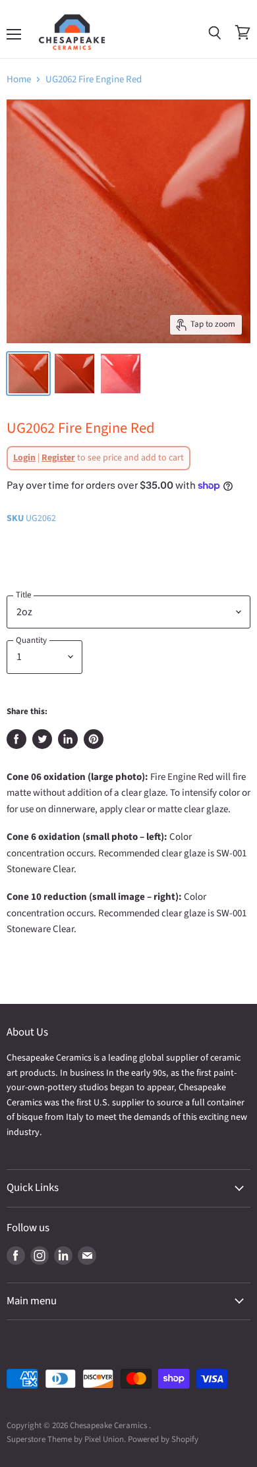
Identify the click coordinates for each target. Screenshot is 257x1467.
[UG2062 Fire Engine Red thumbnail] (28, 373)
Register (58, 457)
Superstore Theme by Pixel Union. (66, 1439)
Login (24, 457)
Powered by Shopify (163, 1439)
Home (19, 79)
